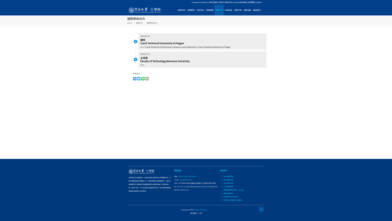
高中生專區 (213, 2)
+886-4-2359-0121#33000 (187, 176)
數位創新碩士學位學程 (230, 197)
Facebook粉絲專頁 (240, 2)
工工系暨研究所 (228, 186)
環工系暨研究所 (228, 180)
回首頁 (221, 2)
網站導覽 (251, 2)
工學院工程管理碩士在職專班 (232, 200)
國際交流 (139, 23)
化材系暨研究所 (228, 176)
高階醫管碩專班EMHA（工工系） (234, 190)
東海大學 (228, 2)
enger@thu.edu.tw (186, 180)
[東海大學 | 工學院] (145, 10)
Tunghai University (200, 210)
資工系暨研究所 (228, 183)
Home (129, 23)
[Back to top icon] (261, 209)
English (258, 2)
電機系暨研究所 (228, 193)
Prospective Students (200, 2)
